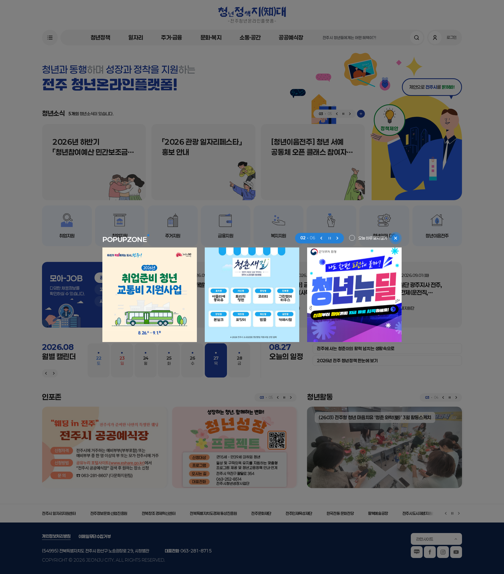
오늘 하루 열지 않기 (372, 237)
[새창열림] (149, 294)
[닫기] (396, 238)
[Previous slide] (322, 238)
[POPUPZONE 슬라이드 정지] (329, 238)
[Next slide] (337, 238)
